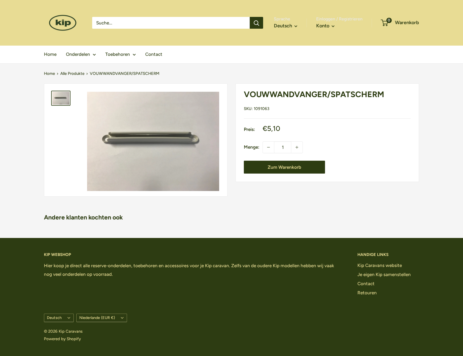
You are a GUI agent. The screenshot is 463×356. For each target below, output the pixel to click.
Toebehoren (117, 54)
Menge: (251, 147)
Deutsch (54, 317)
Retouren (367, 292)
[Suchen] (256, 23)
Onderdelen (78, 54)
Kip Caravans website (379, 265)
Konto (323, 26)
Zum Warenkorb (284, 167)
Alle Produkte (72, 73)
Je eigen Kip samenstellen (384, 274)
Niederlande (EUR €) (97, 317)
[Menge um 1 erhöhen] (297, 147)
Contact (153, 54)
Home (50, 54)
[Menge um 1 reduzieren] (268, 147)
